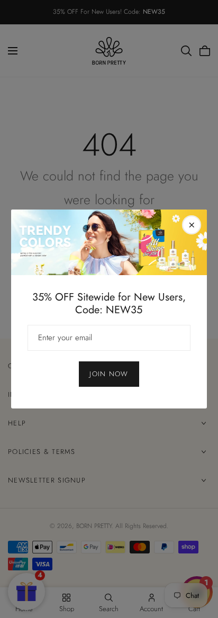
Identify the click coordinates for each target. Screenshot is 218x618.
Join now (108, 374)
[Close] (191, 224)
